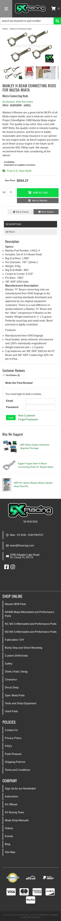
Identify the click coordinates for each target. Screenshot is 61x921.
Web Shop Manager (32, 917)
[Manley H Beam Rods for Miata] (30, 47)
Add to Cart (40, 192)
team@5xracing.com (22, 545)
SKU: (5, 105)
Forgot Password (28, 419)
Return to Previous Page (21, 29)
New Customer (26, 415)
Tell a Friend (22, 212)
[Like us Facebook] (6, 568)
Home (5, 29)
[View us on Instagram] (12, 568)
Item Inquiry (47, 211)
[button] (30, 20)
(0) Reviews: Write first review (17, 101)
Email (9, 400)
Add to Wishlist (39, 200)
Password (12, 407)
